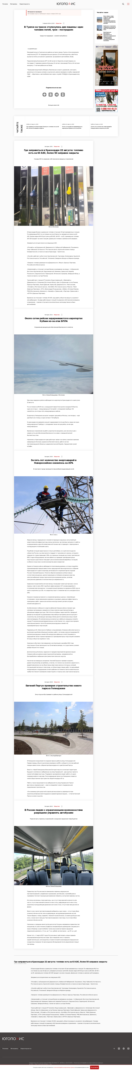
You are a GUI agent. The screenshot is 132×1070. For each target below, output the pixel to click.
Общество (58, 23)
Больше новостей (53, 105)
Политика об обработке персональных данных (88, 1063)
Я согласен (94, 1067)
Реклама (5, 4)
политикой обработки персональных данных (64, 1067)
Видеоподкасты (25, 4)
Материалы (13, 4)
